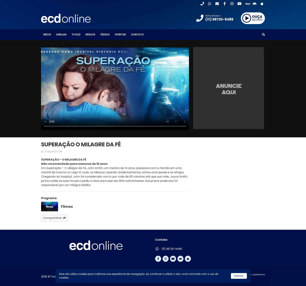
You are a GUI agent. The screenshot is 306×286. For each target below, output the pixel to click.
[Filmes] (49, 206)
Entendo (239, 276)
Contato (137, 34)
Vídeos (105, 34)
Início (47, 34)
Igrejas (61, 34)
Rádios (90, 34)
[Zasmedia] (256, 278)
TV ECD (76, 34)
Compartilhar (52, 218)
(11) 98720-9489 (172, 249)
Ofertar (120, 34)
